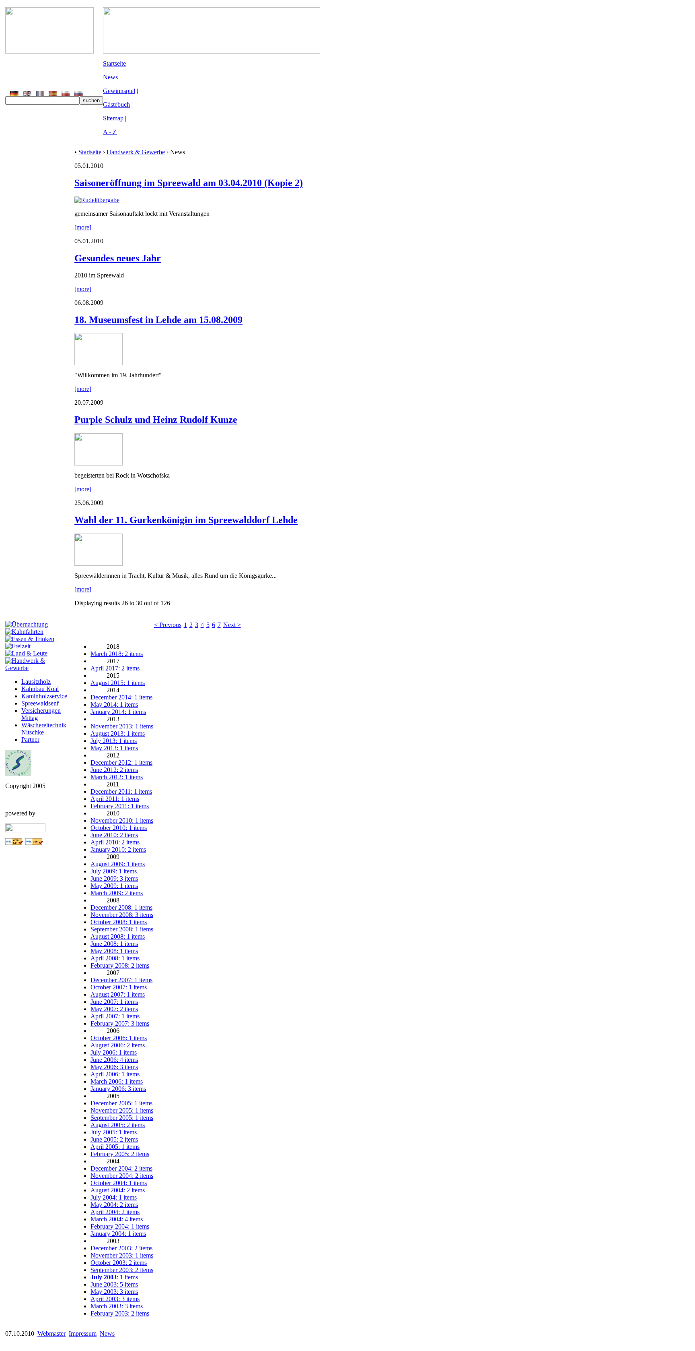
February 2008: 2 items (119, 965)
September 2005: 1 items (121, 1117)
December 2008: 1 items (121, 907)
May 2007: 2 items (114, 1008)
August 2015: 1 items (117, 682)
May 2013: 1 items (114, 748)
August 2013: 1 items (117, 733)
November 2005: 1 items (121, 1110)
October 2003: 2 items (118, 1262)
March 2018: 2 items (116, 653)
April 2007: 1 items (115, 1016)
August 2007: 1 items (117, 994)
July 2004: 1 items (113, 1197)
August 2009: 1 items (117, 864)
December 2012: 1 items (121, 762)
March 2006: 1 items (116, 1081)
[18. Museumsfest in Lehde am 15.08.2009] (98, 363)
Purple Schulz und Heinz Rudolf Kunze (155, 419)
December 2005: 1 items (121, 1103)
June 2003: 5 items (114, 1284)
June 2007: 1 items (114, 1001)
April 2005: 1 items (115, 1146)
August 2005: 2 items (117, 1124)
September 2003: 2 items (121, 1269)
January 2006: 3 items (118, 1088)
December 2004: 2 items (121, 1168)
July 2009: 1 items (113, 871)
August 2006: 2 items (117, 1045)
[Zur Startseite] (49, 51)
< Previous (167, 624)
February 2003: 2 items (119, 1313)
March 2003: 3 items (116, 1306)
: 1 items (114, 1277)
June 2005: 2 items (114, 1139)
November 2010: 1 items (121, 820)
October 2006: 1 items (118, 1037)
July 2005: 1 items (113, 1132)
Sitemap (113, 118)
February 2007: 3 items (119, 1023)
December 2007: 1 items (121, 980)
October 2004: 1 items (118, 1182)
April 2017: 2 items (115, 668)
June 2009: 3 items (114, 878)
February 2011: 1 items (119, 806)
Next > (232, 624)
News (110, 77)
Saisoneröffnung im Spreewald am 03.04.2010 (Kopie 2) (188, 183)
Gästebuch (116, 104)
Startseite (114, 63)
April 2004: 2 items (115, 1211)
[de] (14, 94)
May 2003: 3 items (114, 1291)
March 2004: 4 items (116, 1219)
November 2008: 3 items (121, 914)
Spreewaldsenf (40, 703)
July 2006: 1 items (113, 1052)
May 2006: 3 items (114, 1066)
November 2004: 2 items (121, 1175)
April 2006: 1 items (115, 1074)
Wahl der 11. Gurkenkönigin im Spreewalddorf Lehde (186, 520)
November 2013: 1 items (121, 726)
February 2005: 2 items (119, 1153)
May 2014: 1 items (114, 704)
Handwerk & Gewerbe (136, 152)
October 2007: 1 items (118, 987)
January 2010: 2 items (118, 849)
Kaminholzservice (44, 696)
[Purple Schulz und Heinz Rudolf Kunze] (98, 463)
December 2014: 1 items (121, 697)
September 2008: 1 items (121, 929)
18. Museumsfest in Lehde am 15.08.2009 (158, 319)
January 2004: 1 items (118, 1233)
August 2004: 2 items (117, 1190)
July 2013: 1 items (113, 740)
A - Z (110, 131)
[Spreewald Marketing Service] (18, 773)
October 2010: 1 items (118, 827)
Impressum (83, 1333)
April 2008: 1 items (115, 958)
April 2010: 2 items (115, 842)
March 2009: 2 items (116, 893)
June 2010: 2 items (114, 835)
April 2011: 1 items (114, 798)
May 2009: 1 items (114, 885)
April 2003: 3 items (115, 1298)
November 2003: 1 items (121, 1255)
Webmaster (51, 1333)
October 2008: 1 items (118, 922)
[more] (82, 227)
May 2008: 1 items (114, 951)
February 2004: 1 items (119, 1226)
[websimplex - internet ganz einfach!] (25, 830)
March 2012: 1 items (116, 777)
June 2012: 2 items (114, 769)
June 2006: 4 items (114, 1059)
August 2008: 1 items (117, 936)
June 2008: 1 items (114, 943)
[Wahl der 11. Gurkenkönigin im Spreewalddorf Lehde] (98, 563)
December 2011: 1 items (121, 791)
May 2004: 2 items (114, 1204)
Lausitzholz (36, 681)
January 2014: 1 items (118, 711)
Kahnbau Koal (40, 688)
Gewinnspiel (119, 90)
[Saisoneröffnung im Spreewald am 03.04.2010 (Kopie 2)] (96, 200)
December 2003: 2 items (121, 1248)
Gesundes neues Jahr (117, 258)
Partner (30, 739)
